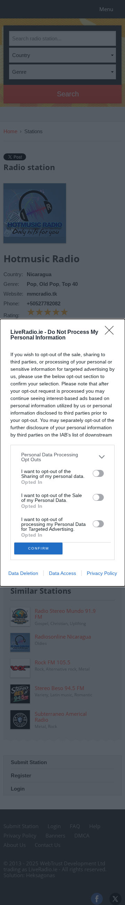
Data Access (62, 573)
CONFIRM (38, 548)
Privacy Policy (102, 573)
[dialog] (62, 452)
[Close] (111, 332)
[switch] (98, 473)
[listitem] (62, 457)
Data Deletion (23, 573)
